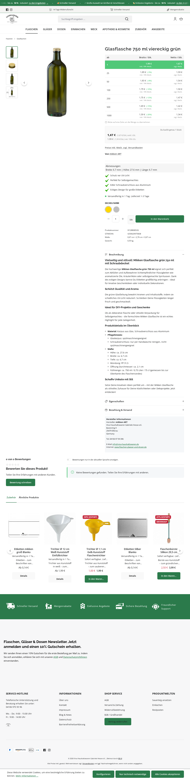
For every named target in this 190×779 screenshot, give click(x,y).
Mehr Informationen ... (27, 775)
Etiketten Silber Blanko (132, 551)
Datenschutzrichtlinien (75, 656)
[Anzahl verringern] (108, 218)
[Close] (186, 3)
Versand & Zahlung (114, 705)
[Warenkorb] (181, 19)
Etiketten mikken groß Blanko (23, 551)
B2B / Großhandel (113, 714)
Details (23, 575)
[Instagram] (11, 10)
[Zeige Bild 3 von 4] (58, 115)
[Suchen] (126, 19)
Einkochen (157, 705)
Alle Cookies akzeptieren (167, 774)
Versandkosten (88, 763)
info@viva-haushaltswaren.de (126, 444)
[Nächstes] (89, 83)
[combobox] (89, 19)
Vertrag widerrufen (117, 721)
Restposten (157, 709)
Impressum (64, 709)
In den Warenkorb (160, 219)
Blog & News (65, 714)
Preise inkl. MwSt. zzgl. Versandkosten (124, 147)
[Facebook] (7, 10)
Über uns (63, 700)
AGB (55, 656)
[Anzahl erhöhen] (122, 218)
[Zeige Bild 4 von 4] (61, 115)
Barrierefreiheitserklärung (72, 724)
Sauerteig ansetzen (161, 700)
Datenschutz (65, 719)
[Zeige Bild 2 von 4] (55, 115)
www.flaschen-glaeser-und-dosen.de (130, 447)
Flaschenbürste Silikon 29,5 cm (169, 551)
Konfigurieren (103, 774)
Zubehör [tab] (11, 497)
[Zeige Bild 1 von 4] (51, 115)
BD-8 (120, 758)
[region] (49, 82)
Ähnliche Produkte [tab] (29, 497)
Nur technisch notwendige (132, 774)
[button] (144, 254)
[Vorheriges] (24, 83)
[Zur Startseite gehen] (12, 18)
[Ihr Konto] (175, 19)
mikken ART (115, 153)
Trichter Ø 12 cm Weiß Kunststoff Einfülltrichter (60, 552)
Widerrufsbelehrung (114, 709)
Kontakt (63, 705)
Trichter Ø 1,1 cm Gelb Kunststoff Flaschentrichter (96, 552)
